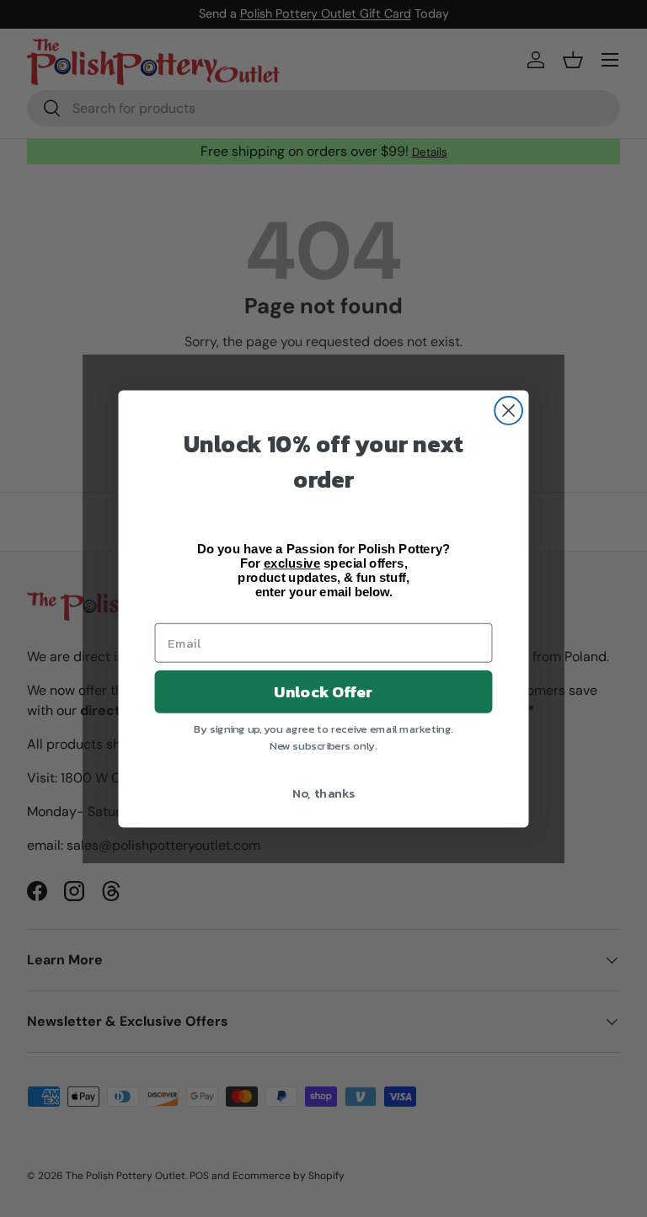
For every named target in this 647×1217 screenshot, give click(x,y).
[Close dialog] (508, 410)
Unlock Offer (323, 691)
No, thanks (324, 791)
